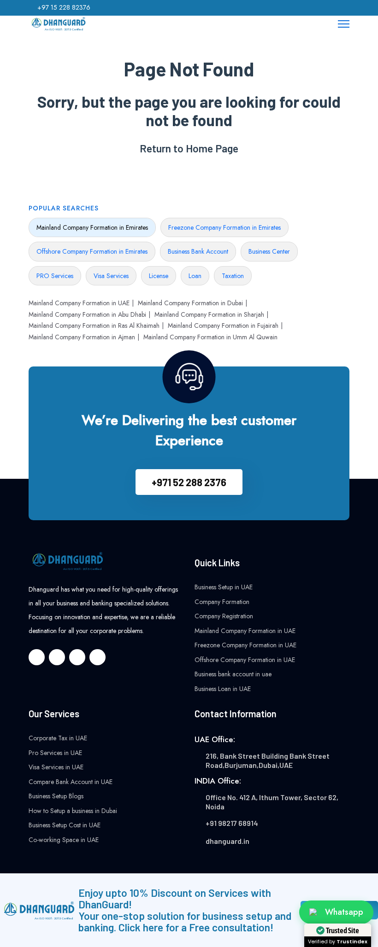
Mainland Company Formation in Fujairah (223, 325)
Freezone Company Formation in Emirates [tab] (224, 227)
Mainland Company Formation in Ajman (82, 337)
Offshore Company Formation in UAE (245, 659)
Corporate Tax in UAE (58, 738)
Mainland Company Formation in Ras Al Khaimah (94, 325)
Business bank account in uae (233, 674)
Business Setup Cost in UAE (64, 825)
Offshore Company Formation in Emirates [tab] (92, 251)
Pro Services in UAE (55, 752)
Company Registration (224, 616)
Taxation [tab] (233, 275)
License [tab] (158, 275)
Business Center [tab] (269, 251)
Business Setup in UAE (224, 587)
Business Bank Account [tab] (198, 251)
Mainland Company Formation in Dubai (190, 303)
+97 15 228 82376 (63, 7)
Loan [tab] (195, 275)
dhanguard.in (227, 841)
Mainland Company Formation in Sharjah (209, 314)
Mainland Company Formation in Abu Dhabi (87, 314)
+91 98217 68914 (232, 823)
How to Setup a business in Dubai (73, 810)
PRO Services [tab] (54, 275)
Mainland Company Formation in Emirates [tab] (92, 227)
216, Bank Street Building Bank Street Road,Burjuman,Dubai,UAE (268, 760)
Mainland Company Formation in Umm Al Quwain (210, 337)
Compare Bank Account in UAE (70, 781)
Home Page (212, 148)
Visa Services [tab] (111, 275)
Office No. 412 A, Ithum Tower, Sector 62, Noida (272, 802)
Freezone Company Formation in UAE (245, 645)
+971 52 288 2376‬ (189, 482)
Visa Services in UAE (56, 767)
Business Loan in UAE (223, 688)
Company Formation (222, 601)
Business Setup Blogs (56, 796)
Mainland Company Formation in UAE (79, 303)
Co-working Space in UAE (64, 839)
